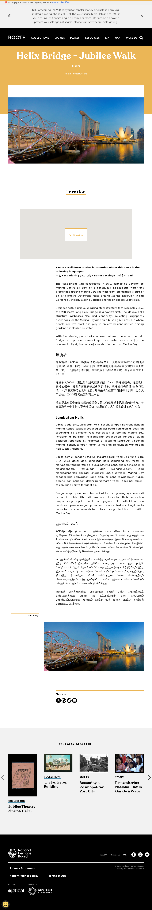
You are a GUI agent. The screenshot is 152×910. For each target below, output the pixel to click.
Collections (40, 37)
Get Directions (76, 235)
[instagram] (140, 854)
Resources (92, 37)
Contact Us (115, 855)
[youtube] (147, 854)
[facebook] (133, 854)
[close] (142, 16)
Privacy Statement (23, 868)
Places (75, 37)
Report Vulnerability (24, 875)
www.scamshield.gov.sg (102, 22)
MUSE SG (131, 37)
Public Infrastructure (76, 74)
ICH (107, 37)
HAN (118, 37)
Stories (60, 37)
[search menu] (141, 36)
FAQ (125, 855)
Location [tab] (76, 192)
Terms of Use (57, 875)
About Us (103, 855)
